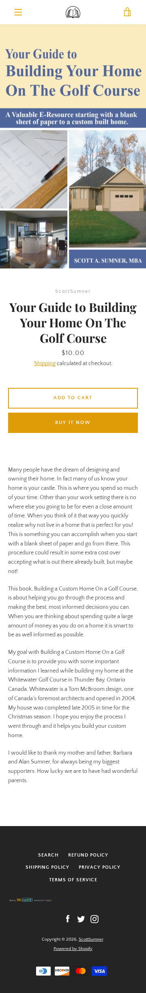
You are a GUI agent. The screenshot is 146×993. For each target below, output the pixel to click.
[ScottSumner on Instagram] (94, 918)
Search (48, 855)
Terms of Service (73, 880)
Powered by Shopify (73, 948)
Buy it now (73, 422)
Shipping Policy (47, 867)
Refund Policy (88, 855)
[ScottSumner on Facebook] (68, 918)
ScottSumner (91, 939)
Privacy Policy (99, 867)
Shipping (45, 363)
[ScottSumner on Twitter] (81, 918)
